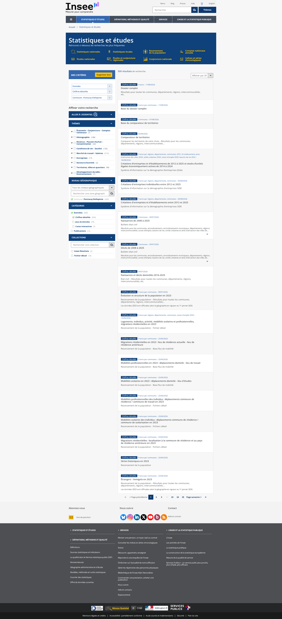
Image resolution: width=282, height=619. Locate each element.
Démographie (86, 137)
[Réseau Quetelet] (117, 610)
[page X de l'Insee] (144, 517)
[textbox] (171, 10)
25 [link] (183, 497)
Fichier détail (80, 255)
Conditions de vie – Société (92, 148)
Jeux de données (82, 222)
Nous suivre (123, 584)
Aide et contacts (125, 589)
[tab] (92, 114)
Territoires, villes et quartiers (93, 167)
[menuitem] (71, 19)
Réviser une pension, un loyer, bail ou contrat (137, 537)
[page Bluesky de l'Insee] (123, 517)
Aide (193, 3)
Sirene (120, 547)
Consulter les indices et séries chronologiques (137, 542)
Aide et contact (174, 516)
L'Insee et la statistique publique (194, 19)
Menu (162, 3)
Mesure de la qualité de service (179, 557)
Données (78, 212)
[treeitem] (92, 131)
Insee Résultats (81, 251)
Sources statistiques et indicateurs (85, 552)
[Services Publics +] (180, 610)
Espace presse (124, 594)
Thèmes (207, 9)
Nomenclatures (77, 562)
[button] (207, 234)
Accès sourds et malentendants (159, 615)
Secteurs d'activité (87, 162)
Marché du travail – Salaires (93, 153)
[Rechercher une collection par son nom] (111, 245)
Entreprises (84, 158)
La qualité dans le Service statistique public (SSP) (91, 557)
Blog (172, 3)
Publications (80, 231)
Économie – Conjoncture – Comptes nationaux (93, 131)
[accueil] (71, 19)
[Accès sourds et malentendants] (201, 4)
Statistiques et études (92, 19)
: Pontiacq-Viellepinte (88, 199)
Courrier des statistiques (81, 577)
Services (163, 19)
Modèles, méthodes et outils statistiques (88, 572)
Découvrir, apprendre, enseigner (132, 552)
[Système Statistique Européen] (97, 610)
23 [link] (172, 497)
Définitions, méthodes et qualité (131, 19)
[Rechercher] (194, 10)
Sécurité (180, 615)
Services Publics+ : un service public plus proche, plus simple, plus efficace (187, 563)
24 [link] (178, 497)
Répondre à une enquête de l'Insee (133, 557)
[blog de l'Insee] (157, 517)
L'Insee (169, 537)
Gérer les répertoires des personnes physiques (138, 567)
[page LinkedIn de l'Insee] (137, 517)
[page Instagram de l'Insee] (129, 517)
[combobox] (184, 10)
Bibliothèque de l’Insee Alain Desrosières (135, 572)
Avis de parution (83, 517)
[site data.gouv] (157, 610)
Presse (183, 3)
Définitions (75, 547)
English (212, 3)
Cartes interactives (83, 226)
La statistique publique (176, 547)
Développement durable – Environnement (89, 173)
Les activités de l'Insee (176, 542)
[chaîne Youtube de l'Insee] (150, 517)
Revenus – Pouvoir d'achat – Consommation (90, 142)
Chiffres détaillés (82, 217)
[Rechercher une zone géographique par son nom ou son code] (111, 193)
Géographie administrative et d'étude (86, 567)
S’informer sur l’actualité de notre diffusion (136, 562)
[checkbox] (75, 131)
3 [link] (161, 497)
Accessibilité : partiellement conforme (126, 615)
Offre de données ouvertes (82, 582)
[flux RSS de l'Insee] (164, 517)
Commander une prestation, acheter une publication (136, 578)
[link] (194, 497)
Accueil (72, 27)
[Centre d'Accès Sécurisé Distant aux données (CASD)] (137, 610)
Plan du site (193, 615)
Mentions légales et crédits (94, 615)
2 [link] (156, 497)
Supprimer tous (103, 75)
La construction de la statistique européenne (185, 552)
